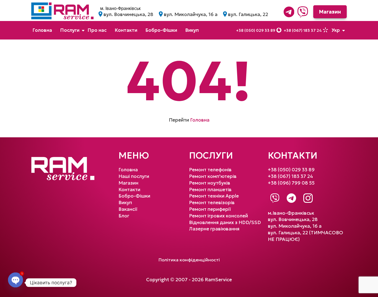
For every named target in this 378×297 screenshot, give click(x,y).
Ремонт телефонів (210, 170)
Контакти (126, 30)
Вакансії (127, 209)
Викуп (192, 30)
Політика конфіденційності (189, 259)
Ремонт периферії (210, 209)
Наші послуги (133, 176)
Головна (42, 30)
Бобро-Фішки (161, 30)
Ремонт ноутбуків (209, 183)
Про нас (97, 30)
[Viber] (302, 11)
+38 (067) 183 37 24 (303, 30)
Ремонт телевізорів (212, 202)
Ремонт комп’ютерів (213, 176)
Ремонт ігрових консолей (218, 216)
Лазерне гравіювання (214, 229)
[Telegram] (288, 11)
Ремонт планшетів (84, 135)
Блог (123, 216)
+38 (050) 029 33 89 (255, 30)
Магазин (330, 12)
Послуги (69, 30)
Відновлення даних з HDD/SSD (225, 222)
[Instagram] (308, 198)
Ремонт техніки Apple (214, 196)
